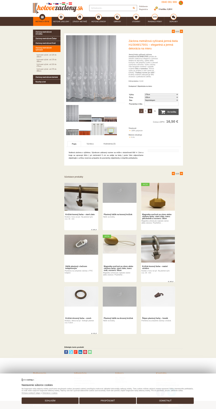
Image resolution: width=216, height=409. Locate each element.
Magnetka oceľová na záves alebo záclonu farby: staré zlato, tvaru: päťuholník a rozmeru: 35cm (157, 216)
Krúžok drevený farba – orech (78, 318)
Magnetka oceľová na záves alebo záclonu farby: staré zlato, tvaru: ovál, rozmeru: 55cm (118, 268)
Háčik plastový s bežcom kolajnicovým (76, 267)
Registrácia (143, 9)
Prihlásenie (143, 6)
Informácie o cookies (50, 393)
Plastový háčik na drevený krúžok (118, 318)
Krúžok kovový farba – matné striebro (155, 267)
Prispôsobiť (108, 400)
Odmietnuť (165, 400)
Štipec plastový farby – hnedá (155, 318)
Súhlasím (50, 400)
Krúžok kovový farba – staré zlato (80, 214)
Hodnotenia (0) (110, 144)
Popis (74, 144)
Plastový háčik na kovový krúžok (118, 214)
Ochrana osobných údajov (31, 393)
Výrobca (90, 144)
